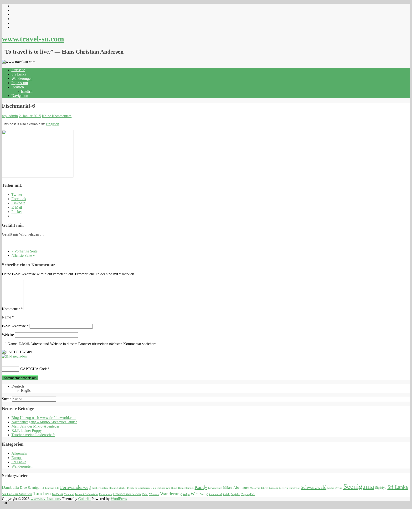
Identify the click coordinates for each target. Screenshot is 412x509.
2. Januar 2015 (30, 116)
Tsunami (69, 494)
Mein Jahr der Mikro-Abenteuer (35, 426)
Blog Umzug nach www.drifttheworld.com (43, 418)
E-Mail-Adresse (15, 326)
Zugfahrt (235, 494)
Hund (174, 488)
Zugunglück (248, 494)
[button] (37, 153)
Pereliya (283, 488)
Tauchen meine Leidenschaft (33, 435)
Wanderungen (21, 78)
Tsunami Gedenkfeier (86, 494)
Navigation (19, 96)
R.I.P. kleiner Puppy (26, 430)
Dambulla (10, 487)
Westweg (199, 493)
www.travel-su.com (33, 39)
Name (8, 317)
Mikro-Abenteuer (236, 487)
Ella (57, 488)
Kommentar (12, 309)
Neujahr (273, 488)
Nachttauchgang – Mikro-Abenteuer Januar (44, 422)
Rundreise (294, 488)
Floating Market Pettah (121, 488)
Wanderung (171, 493)
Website (8, 335)
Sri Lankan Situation (17, 494)
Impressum (19, 83)
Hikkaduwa (163, 488)
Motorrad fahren (259, 488)
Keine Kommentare (57, 116)
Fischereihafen (100, 488)
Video (145, 494)
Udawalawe (105, 494)
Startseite (18, 70)
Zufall (226, 494)
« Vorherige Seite (24, 251)
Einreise (49, 488)
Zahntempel (215, 494)
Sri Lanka (18, 74)
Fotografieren (142, 488)
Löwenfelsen (215, 488)
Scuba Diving (334, 488)
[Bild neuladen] (14, 356)
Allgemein (19, 453)
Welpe (186, 494)
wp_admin (10, 116)
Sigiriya (380, 487)
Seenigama (358, 486)
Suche (6, 399)
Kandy (201, 487)
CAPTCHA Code (33, 369)
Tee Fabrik (57, 494)
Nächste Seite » (23, 255)
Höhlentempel (186, 488)
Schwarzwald (313, 487)
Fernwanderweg (75, 487)
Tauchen (42, 493)
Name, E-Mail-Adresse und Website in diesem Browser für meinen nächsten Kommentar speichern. (82, 344)
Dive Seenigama (32, 487)
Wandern (154, 494)
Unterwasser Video (127, 494)
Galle (153, 488)
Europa (16, 458)
